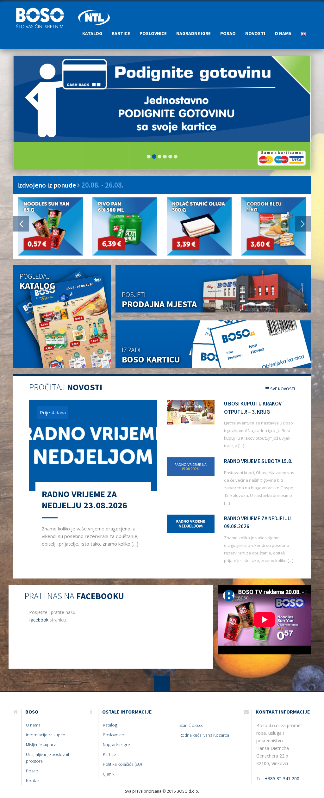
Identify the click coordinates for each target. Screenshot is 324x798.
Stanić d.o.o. (191, 725)
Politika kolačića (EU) (122, 764)
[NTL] (94, 10)
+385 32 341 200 (282, 779)
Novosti (255, 33)
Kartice (121, 33)
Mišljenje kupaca (41, 744)
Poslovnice (153, 33)
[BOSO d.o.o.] (43, 10)
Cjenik (109, 774)
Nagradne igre (193, 33)
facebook (38, 620)
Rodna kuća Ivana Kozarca (204, 735)
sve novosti (282, 389)
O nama (283, 33)
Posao (228, 33)
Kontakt (33, 780)
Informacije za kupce (45, 735)
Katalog (92, 33)
